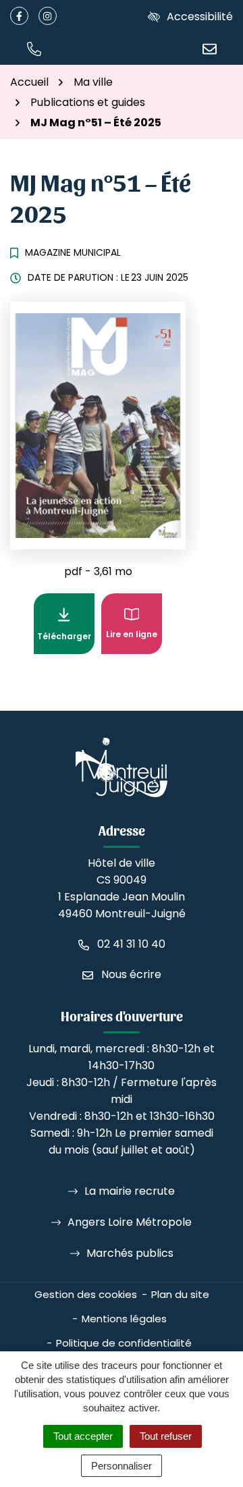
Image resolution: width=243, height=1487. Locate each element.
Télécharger (65, 632)
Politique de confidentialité (124, 1343)
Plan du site (180, 1294)
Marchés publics (129, 1253)
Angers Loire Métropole (130, 1222)
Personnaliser (121, 1465)
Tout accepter (83, 1436)
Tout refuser (166, 1436)
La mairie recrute (129, 1191)
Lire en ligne (131, 634)
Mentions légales (124, 1319)
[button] (33, 48)
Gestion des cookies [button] (85, 1294)
